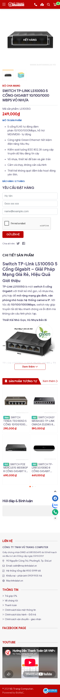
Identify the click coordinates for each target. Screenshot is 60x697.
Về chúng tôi (11, 600)
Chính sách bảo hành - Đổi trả (20, 614)
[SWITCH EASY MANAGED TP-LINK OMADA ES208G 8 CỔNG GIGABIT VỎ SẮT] (44, 410)
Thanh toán (11, 605)
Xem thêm (49, 381)
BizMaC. (20, 692)
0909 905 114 (35, 575)
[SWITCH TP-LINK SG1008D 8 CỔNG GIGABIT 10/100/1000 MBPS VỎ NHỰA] (44, 459)
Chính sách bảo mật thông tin (20, 609)
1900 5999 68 (33, 570)
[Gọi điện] (55, 512)
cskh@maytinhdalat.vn (25, 565)
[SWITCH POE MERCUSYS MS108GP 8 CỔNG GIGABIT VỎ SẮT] (16, 459)
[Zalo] (55, 505)
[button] (53, 40)
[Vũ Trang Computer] (16, 4)
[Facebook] (55, 498)
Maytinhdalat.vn (14, 580)
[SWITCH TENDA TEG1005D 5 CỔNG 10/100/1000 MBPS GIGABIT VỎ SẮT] (16, 410)
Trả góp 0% (11, 596)
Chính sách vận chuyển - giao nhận (23, 619)
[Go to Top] (55, 491)
